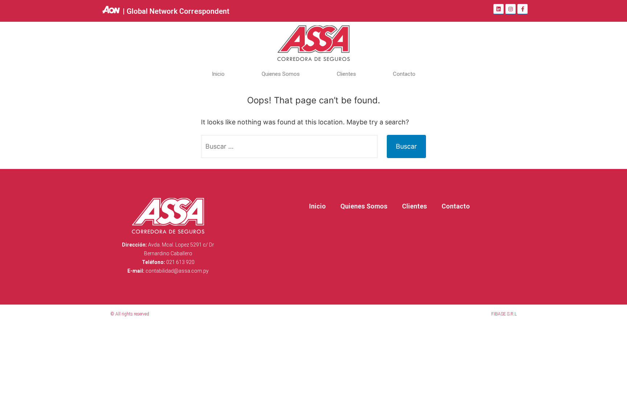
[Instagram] (510, 9)
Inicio (218, 74)
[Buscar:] (289, 146)
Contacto (404, 74)
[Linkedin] (498, 9)
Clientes (346, 74)
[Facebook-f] (522, 9)
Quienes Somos (281, 74)
